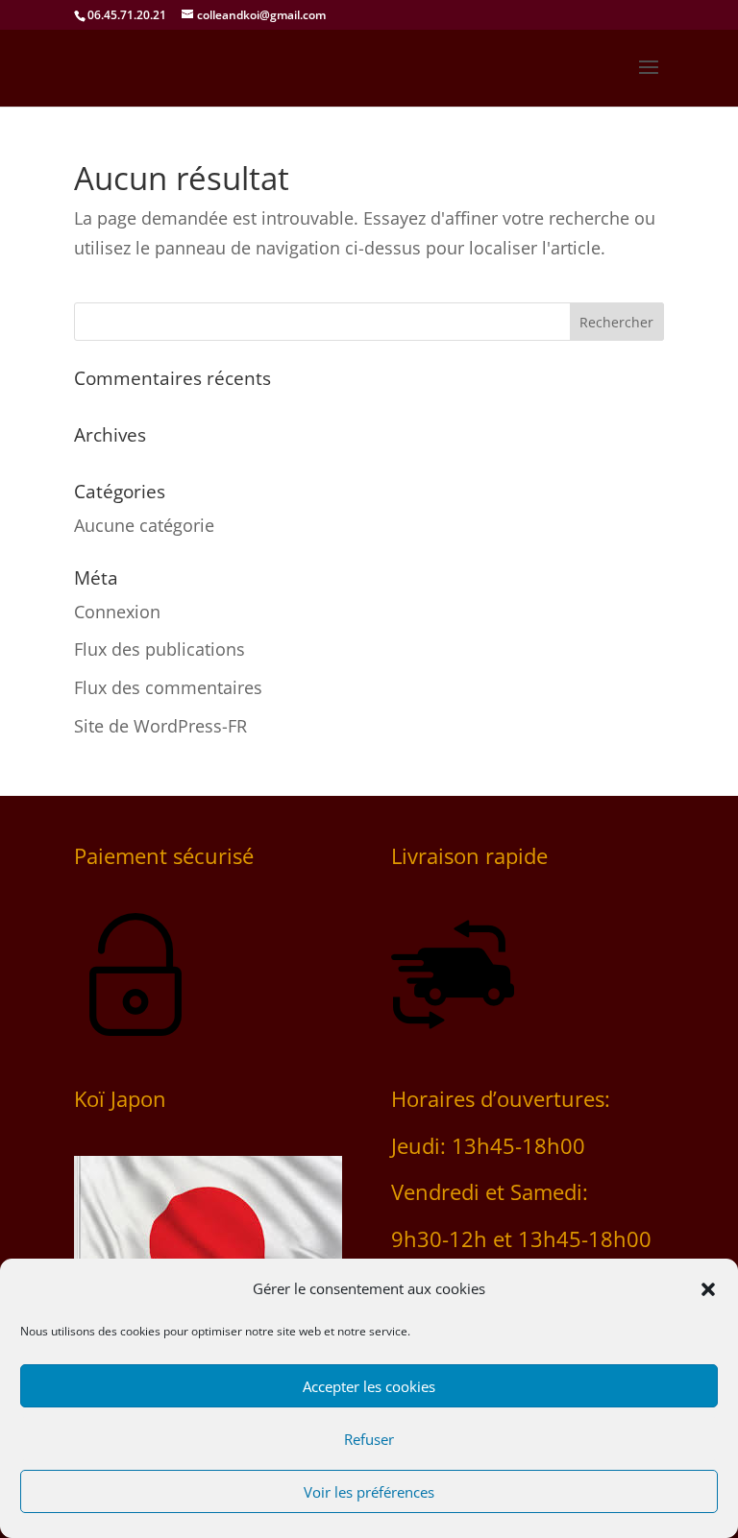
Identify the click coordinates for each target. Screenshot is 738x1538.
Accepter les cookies (369, 1386)
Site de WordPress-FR (160, 725)
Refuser (369, 1439)
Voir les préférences (369, 1492)
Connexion (117, 611)
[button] (708, 1289)
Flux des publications (159, 649)
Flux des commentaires (168, 687)
